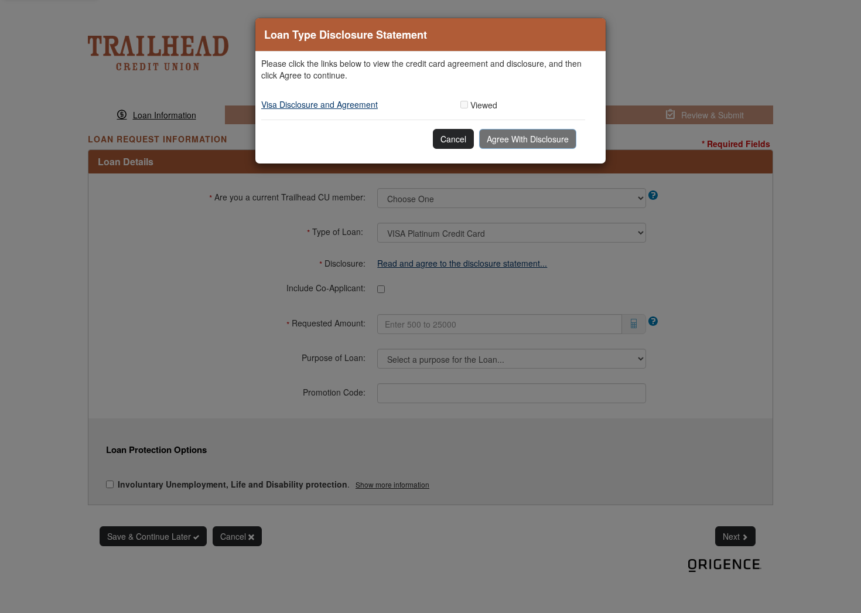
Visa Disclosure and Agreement (319, 104)
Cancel (453, 139)
